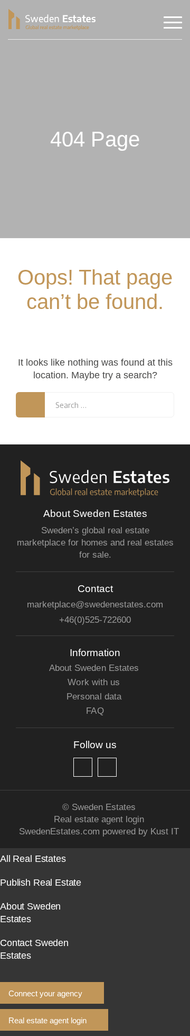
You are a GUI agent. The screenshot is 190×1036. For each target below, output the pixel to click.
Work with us (94, 682)
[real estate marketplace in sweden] (52, 19)
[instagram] (107, 767)
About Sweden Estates (94, 668)
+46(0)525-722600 (95, 620)
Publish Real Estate (40, 882)
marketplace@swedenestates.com (95, 604)
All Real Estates (33, 858)
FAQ (94, 711)
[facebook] (82, 767)
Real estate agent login (99, 819)
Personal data (93, 697)
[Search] (30, 404)
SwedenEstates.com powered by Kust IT (99, 831)
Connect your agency (45, 993)
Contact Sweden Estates (34, 949)
